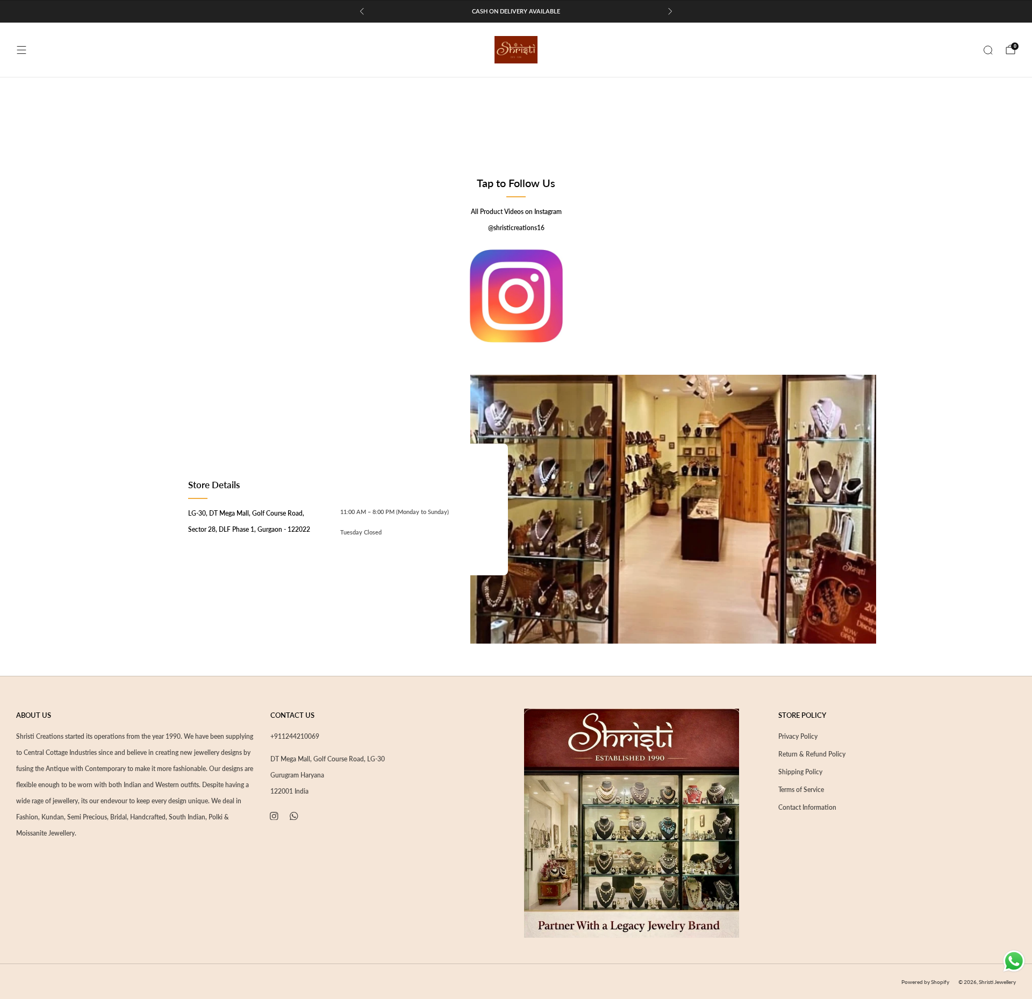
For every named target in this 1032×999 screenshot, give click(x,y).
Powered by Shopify (925, 982)
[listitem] (516, 11)
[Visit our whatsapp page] (294, 816)
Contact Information (807, 807)
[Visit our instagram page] (274, 816)
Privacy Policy (798, 736)
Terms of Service (801, 790)
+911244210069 (294, 736)
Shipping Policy (800, 772)
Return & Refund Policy (811, 754)
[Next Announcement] (670, 11)
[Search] (988, 50)
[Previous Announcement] (362, 11)
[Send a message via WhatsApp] (1014, 961)
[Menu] (21, 50)
